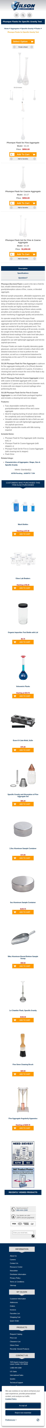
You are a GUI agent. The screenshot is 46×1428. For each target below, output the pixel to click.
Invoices (13, 1310)
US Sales (13, 1371)
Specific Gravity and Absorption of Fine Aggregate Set (23, 795)
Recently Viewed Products (19, 1349)
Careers (13, 1259)
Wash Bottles (23, 524)
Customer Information (18, 1299)
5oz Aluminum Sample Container (23, 902)
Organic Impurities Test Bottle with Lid (23, 632)
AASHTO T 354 (29, 473)
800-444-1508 (22, 1210)
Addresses (14, 1302)
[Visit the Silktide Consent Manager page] (38, 1420)
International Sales (16, 1375)
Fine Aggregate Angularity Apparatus (23, 1118)
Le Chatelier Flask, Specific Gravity (23, 1010)
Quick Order (14, 1321)
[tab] (23, 268)
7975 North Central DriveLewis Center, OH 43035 (19, 1363)
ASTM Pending (16, 473)
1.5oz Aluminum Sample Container (22, 848)
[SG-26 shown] (23, 95)
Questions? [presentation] (22, 278)
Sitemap (13, 1285)
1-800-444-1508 (15, 1368)
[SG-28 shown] (11, 95)
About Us (13, 1256)
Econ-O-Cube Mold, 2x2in (23, 740)
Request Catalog (16, 1334)
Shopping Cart (15, 1317)
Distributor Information (18, 1274)
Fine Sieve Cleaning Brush (23, 1064)
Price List (13, 1338)
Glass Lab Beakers (23, 578)
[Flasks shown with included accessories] (23, 107)
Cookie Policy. (11, 1399)
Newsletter (14, 1271)
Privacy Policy (15, 1278)
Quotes (12, 1379)
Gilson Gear (14, 1345)
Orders (12, 1306)
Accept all (23, 1406)
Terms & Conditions (17, 1282)
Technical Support (16, 1382)
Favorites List (15, 1313)
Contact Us (14, 1263)
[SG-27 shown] (34, 95)
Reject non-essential (23, 1413)
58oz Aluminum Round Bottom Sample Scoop (23, 957)
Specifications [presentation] (22, 273)
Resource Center (16, 1267)
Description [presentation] (22, 268)
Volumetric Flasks (23, 686)
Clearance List (15, 1341)
